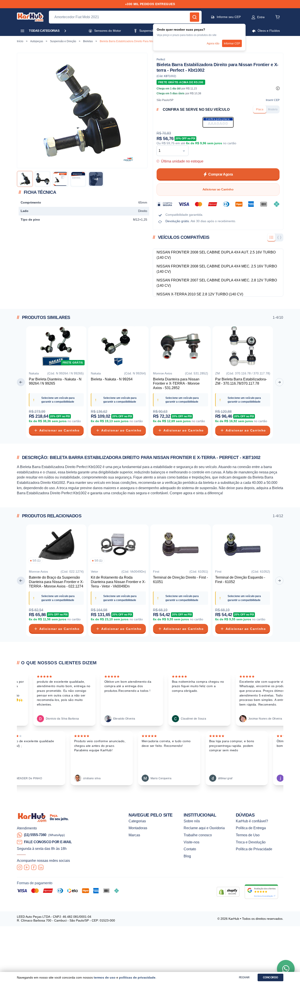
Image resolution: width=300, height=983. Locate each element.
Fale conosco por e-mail (48, 842)
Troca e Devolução (251, 842)
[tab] (259, 109)
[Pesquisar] (194, 17)
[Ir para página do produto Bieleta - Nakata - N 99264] (118, 347)
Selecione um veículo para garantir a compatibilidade (58, 399)
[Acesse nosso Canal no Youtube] (26, 867)
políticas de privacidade (137, 977)
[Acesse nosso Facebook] (33, 867)
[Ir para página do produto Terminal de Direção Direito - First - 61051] (180, 545)
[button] (253, 17)
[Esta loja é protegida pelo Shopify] (228, 892)
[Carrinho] (277, 17)
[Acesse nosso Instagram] (19, 867)
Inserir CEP (273, 100)
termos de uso (104, 977)
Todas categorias (44, 30)
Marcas (134, 835)
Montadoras (138, 828)
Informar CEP (232, 43)
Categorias (137, 821)
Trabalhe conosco (198, 835)
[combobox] (169, 150)
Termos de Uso (248, 835)
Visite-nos (191, 842)
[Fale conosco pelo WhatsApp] (286, 969)
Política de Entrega (251, 828)
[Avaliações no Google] (261, 891)
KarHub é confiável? (252, 821)
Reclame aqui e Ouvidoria (204, 828)
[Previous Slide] (21, 382)
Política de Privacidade (254, 849)
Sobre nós (192, 821)
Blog (187, 856)
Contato (190, 849)
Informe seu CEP (229, 17)
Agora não (213, 43)
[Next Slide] (279, 382)
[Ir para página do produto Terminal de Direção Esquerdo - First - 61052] (243, 545)
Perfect (161, 59)
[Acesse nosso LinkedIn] (41, 867)
